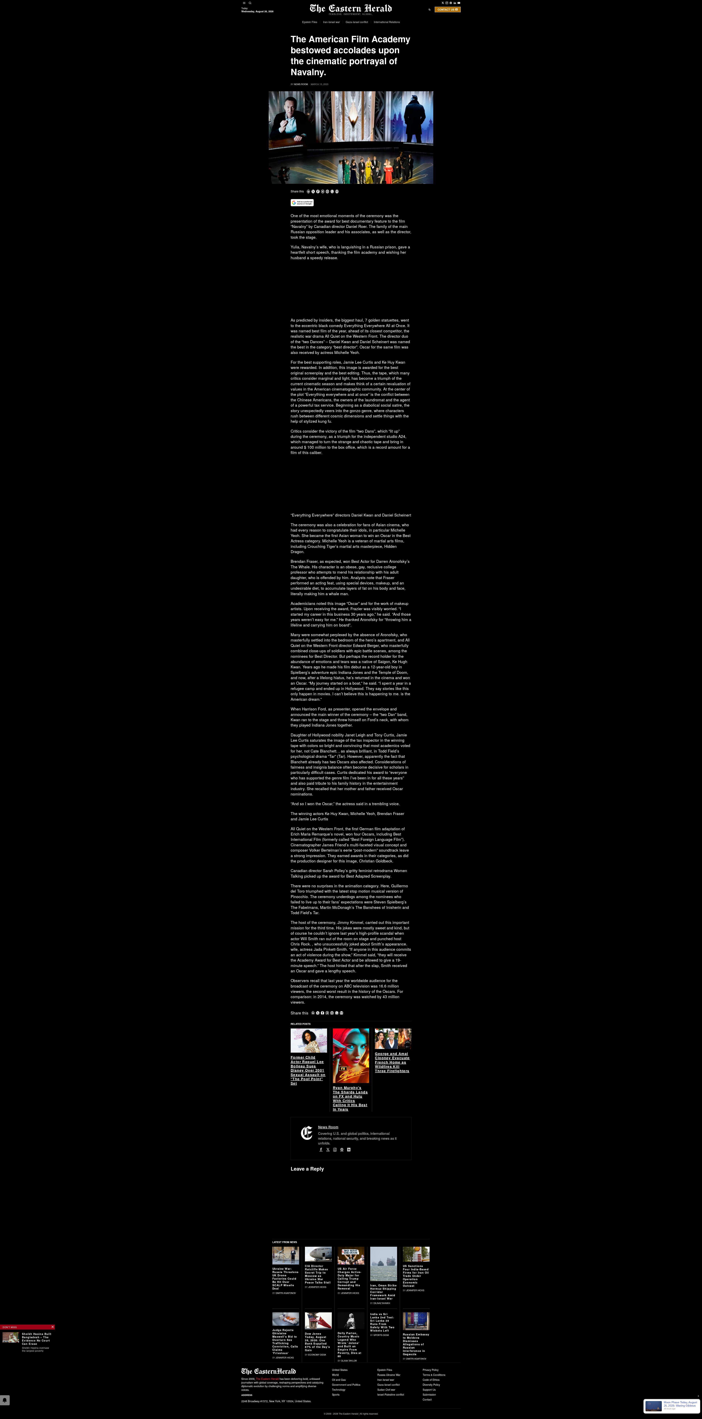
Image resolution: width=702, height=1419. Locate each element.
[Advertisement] (351, 290)
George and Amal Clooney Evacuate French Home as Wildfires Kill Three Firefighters (392, 1119)
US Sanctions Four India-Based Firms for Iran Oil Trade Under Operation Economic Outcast (416, 1332)
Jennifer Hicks (317, 1343)
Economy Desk (317, 1411)
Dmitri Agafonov (286, 1349)
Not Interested (348, 44)
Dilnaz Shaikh (381, 1359)
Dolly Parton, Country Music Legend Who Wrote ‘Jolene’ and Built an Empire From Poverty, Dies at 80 (349, 1401)
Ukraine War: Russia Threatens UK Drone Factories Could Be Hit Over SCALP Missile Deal (285, 1335)
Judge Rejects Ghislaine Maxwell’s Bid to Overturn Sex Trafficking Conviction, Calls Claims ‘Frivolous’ (285, 1398)
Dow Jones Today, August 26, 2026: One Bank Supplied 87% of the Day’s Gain (317, 1398)
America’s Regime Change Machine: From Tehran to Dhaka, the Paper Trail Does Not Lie (35, 1363)
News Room (301, 84)
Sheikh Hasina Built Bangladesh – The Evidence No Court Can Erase (37, 1338)
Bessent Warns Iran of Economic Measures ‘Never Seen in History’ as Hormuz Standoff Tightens (36, 1391)
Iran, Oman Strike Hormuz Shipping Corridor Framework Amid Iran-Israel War (383, 1348)
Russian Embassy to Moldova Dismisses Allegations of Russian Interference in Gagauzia (416, 1401)
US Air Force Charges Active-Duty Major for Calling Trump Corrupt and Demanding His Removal (350, 1335)
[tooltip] (443, 3)
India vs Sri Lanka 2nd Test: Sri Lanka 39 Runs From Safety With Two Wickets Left (382, 1379)
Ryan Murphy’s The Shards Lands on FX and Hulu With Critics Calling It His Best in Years (350, 1155)
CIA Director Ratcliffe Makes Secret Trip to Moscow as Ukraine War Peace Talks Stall (318, 1331)
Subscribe (378, 44)
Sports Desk (381, 1391)
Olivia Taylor (349, 1417)
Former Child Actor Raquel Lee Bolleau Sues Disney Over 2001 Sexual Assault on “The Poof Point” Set (308, 1127)
